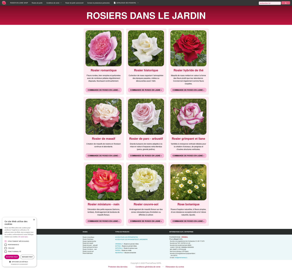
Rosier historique (88, 239)
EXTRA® (126, 246)
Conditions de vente (52, 3)
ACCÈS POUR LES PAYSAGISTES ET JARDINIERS (131, 239)
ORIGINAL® (127, 244)
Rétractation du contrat (175, 266)
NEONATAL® (125, 253)
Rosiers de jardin (37, 3)
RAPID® (123, 250)
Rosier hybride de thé (89, 241)
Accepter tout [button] (12, 257)
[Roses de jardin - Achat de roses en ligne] (285, 2)
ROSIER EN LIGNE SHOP (19, 3)
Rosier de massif (88, 243)
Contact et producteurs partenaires (98, 3)
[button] (19, 262)
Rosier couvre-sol (88, 251)
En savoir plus (23, 237)
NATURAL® (126, 248)
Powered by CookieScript (19, 264)
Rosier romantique (88, 237)
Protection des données (117, 266)
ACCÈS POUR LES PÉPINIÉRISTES (126, 237)
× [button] (34, 220)
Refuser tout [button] (27, 257)
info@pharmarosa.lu (181, 257)
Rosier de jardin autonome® (74, 3)
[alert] (19, 242)
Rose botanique (88, 253)
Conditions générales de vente (148, 266)
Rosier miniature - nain (90, 249)
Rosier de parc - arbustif (90, 245)
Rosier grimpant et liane (90, 247)
